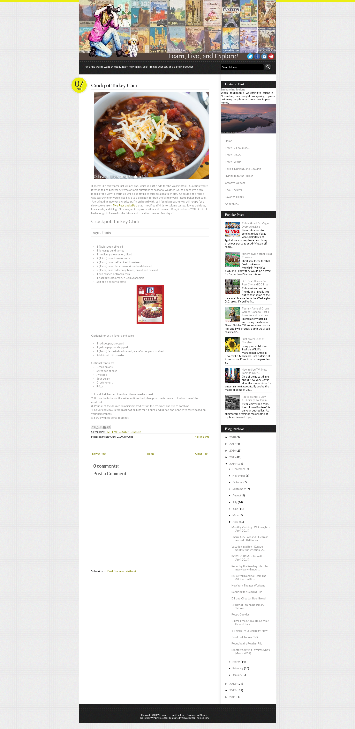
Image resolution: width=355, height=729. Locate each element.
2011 (232, 697)
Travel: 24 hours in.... (237, 148)
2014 (232, 463)
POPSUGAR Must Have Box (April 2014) (248, 558)
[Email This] (93, 427)
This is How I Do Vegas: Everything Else (256, 225)
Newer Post (99, 453)
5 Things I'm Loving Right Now (249, 630)
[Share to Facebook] (105, 427)
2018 (232, 437)
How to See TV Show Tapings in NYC (254, 371)
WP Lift (155, 717)
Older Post (201, 453)
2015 (232, 457)
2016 (232, 450)
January (237, 675)
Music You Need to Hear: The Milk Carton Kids (249, 577)
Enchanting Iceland (233, 89)
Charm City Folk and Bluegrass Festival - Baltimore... (250, 538)
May (235, 515)
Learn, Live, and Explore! (172, 715)
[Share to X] (101, 427)
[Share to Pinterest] (109, 427)
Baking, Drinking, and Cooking (243, 168)
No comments (202, 436)
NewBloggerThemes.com (195, 717)
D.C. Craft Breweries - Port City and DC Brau (255, 282)
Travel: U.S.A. (233, 154)
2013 (232, 683)
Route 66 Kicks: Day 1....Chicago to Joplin (254, 398)
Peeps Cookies (240, 614)
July (235, 502)
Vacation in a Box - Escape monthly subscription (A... (248, 548)
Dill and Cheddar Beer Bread (249, 598)
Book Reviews (233, 189)
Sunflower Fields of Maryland (253, 340)
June (235, 508)
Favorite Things (234, 196)
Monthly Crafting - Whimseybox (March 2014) (251, 651)
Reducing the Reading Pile (247, 591)
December (239, 469)
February (238, 668)
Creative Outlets (235, 182)
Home (150, 453)
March (236, 661)
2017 (232, 443)
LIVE (108, 431)
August (237, 495)
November (239, 475)
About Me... (232, 203)
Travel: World (233, 161)
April (235, 522)
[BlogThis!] (97, 427)
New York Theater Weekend (248, 585)
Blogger (203, 715)
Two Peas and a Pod (125, 205)
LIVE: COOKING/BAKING (127, 431)
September (239, 488)
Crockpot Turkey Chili (114, 85)
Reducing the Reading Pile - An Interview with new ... (250, 567)
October (238, 482)
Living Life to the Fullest (239, 175)
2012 (232, 690)
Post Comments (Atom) (121, 571)
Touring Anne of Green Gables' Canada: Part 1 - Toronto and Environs (256, 312)
